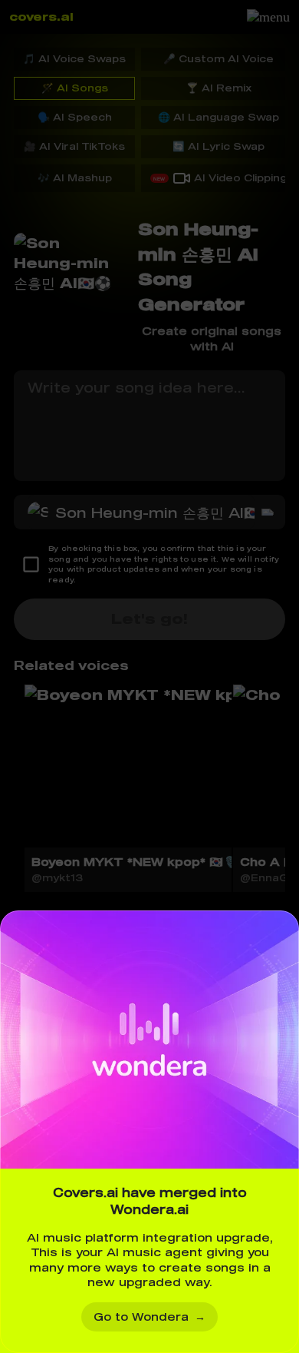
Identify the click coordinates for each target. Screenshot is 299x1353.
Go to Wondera (149, 1316)
